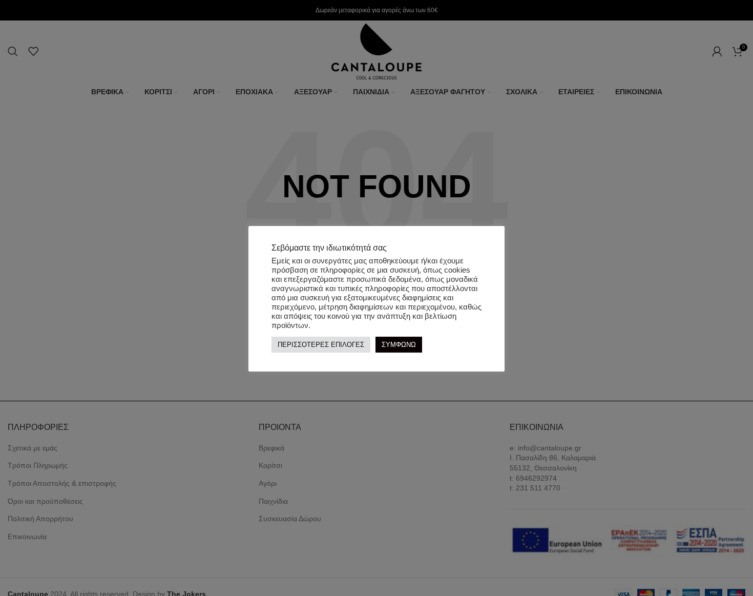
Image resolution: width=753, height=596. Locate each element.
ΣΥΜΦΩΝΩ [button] (399, 345)
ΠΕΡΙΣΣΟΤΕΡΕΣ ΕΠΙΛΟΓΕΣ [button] (321, 345)
